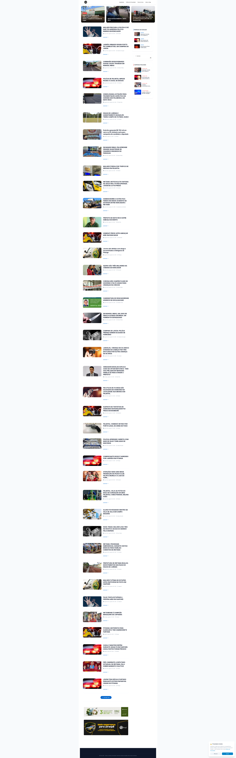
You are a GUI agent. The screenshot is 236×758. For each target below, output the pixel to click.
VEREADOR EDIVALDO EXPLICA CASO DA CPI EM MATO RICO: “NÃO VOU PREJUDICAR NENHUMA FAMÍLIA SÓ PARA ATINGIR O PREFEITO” (116, 370)
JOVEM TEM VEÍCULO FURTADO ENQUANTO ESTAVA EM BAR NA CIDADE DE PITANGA (114, 681)
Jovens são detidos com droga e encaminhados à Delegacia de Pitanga (114, 250)
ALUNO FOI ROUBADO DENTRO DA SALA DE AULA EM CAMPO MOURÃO (115, 512)
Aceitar (227, 753)
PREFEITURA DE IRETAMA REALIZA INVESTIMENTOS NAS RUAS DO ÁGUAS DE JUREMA (115, 565)
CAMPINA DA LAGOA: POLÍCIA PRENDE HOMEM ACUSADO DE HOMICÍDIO (114, 332)
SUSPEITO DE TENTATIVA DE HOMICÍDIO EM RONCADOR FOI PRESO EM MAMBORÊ (114, 409)
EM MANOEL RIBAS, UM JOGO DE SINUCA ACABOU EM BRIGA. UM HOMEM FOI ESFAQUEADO (115, 315)
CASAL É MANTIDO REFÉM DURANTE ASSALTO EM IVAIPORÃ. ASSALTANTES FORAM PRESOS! (115, 647)
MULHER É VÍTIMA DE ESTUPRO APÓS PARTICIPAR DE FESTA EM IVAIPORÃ (114, 582)
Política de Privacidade (131, 2)
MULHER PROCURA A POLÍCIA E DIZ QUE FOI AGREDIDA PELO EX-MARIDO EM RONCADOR (116, 29)
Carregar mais (107, 697)
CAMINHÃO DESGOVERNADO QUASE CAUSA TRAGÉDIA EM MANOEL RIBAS (113, 63)
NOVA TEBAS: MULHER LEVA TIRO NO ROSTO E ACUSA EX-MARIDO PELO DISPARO (115, 529)
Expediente (121, 2)
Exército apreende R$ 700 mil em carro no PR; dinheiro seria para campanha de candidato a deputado (115, 132)
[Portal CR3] (85, 2)
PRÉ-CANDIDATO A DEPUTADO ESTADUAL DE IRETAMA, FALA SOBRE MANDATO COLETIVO (114, 664)
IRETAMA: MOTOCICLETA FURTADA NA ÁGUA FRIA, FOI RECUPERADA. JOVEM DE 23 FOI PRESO (116, 183)
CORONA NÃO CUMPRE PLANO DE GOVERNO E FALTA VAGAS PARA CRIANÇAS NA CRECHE (115, 283)
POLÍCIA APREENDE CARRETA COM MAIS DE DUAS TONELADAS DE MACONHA (116, 441)
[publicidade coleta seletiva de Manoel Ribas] (106, 712)
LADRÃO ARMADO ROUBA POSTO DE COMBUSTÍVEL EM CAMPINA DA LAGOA (116, 46)
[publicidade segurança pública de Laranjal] (106, 727)
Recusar (216, 753)
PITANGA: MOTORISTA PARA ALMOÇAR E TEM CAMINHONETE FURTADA (115, 630)
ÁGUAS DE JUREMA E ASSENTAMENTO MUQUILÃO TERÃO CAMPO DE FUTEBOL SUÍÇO (116, 115)
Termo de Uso (140, 2)
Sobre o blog (148, 2)
